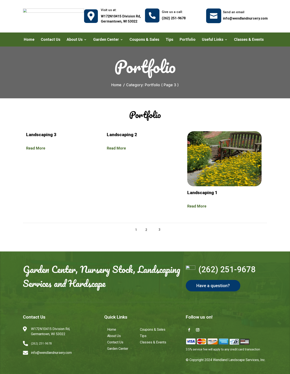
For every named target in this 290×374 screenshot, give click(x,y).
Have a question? (213, 285)
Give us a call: (172, 12)
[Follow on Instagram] (197, 329)
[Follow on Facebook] (189, 329)
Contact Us (50, 40)
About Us (75, 40)
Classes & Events (249, 40)
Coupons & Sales (144, 40)
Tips (169, 40)
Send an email (233, 12)
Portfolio (188, 40)
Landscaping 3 (41, 134)
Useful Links (212, 40)
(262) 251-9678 (227, 269)
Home (29, 40)
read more (35, 148)
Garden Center (106, 40)
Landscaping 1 (202, 192)
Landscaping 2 (122, 134)
